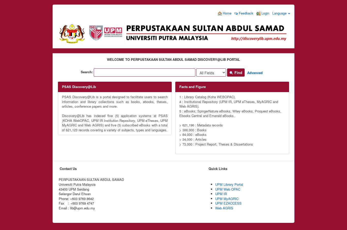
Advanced (255, 72)
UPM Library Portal (229, 184)
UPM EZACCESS (228, 203)
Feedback (245, 13)
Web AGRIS (224, 208)
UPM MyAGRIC (227, 198)
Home (226, 13)
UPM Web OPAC (227, 189)
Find (237, 72)
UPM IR (221, 193)
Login (264, 13)
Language (280, 13)
